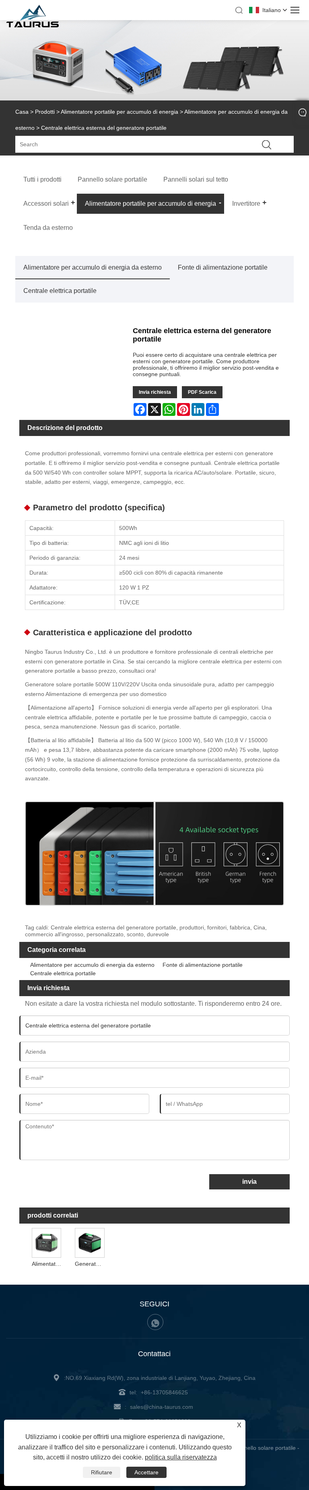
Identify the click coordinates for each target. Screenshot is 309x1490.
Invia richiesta (155, 392)
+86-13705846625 (164, 1392)
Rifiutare (101, 1472)
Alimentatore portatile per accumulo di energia (119, 111)
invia (249, 1181)
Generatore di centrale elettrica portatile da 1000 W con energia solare (90, 1264)
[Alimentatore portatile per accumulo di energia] (46, 1242)
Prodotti (45, 111)
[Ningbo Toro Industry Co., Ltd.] (32, 25)
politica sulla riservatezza (181, 1457)
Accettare (146, 1472)
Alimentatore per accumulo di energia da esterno (92, 267)
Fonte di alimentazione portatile (223, 267)
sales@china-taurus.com (161, 1407)
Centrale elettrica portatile (60, 290)
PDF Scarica (202, 392)
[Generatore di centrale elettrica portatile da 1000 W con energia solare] (89, 1242)
